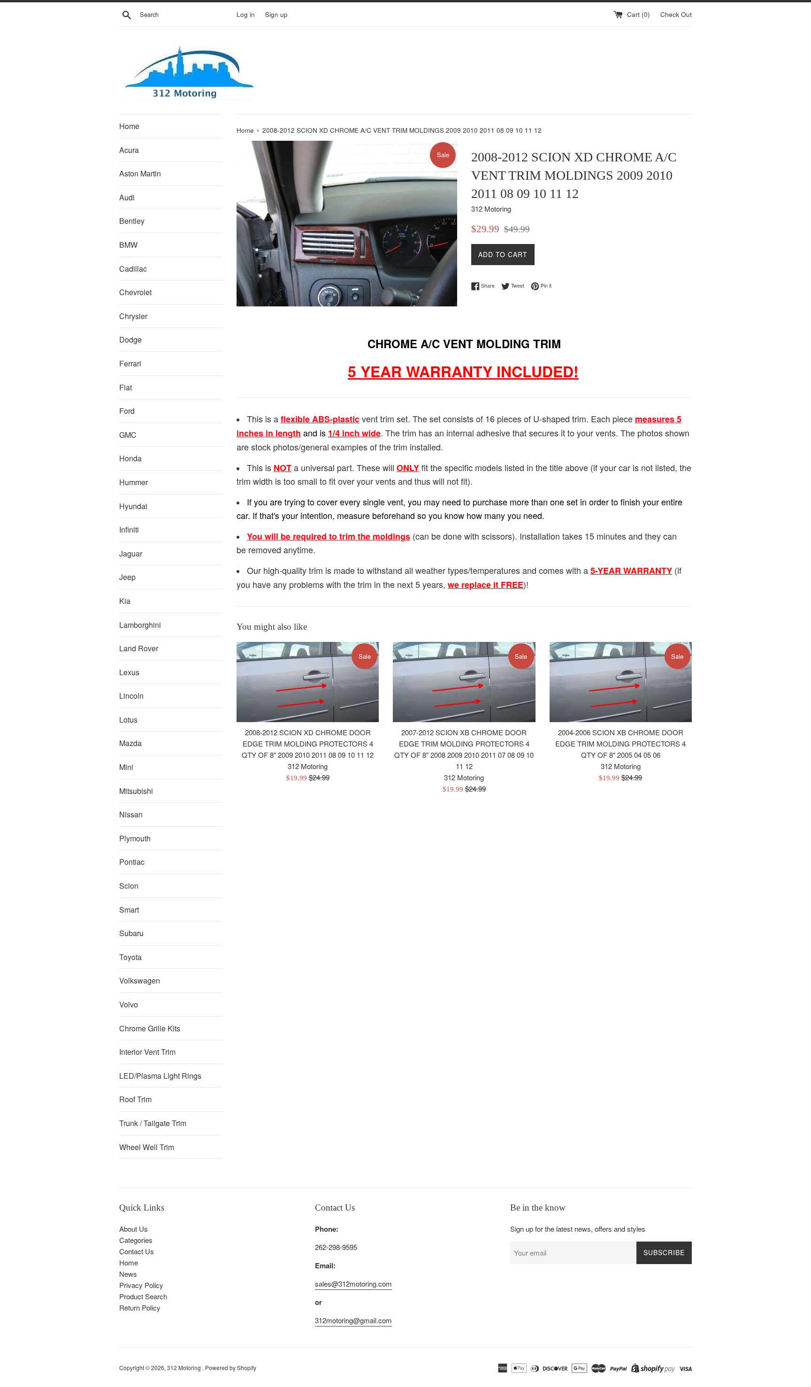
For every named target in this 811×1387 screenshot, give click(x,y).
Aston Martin (140, 173)
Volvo (128, 1004)
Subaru (131, 933)
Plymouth (135, 838)
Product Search (143, 1296)
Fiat (125, 387)
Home (129, 126)
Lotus (128, 719)
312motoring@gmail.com (353, 1320)
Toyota (130, 957)
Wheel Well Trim (146, 1147)
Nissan (131, 814)
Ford (127, 410)
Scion (128, 885)
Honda (130, 458)
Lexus (129, 672)
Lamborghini (140, 624)
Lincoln (131, 695)
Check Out (676, 14)
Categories (136, 1240)
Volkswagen (139, 980)
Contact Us (136, 1251)
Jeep (127, 577)
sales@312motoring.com (353, 1283)
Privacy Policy (141, 1285)
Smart (129, 909)
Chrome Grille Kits (149, 1028)
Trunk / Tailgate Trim (152, 1123)
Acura (129, 150)
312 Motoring (184, 1368)
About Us (133, 1229)
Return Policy (140, 1307)
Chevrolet (135, 292)
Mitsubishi (136, 790)
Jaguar (130, 553)
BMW (128, 244)
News (128, 1274)
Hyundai (133, 506)
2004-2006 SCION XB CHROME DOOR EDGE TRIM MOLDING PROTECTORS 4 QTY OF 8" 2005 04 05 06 (620, 743)
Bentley (132, 220)
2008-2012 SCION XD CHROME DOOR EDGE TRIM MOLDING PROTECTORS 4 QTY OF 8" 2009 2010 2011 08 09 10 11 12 (308, 743)
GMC (128, 434)
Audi (127, 197)
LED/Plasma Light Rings (160, 1075)
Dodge (130, 339)
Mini (126, 767)
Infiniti (129, 529)
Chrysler (133, 316)
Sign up (276, 14)
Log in (246, 14)
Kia (124, 600)
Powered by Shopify (230, 1368)
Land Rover (138, 648)
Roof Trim (135, 1099)
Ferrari (130, 363)
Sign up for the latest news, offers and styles (577, 1229)
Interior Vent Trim (147, 1051)
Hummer (133, 482)
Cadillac (133, 268)
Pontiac (132, 861)
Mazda (130, 743)
